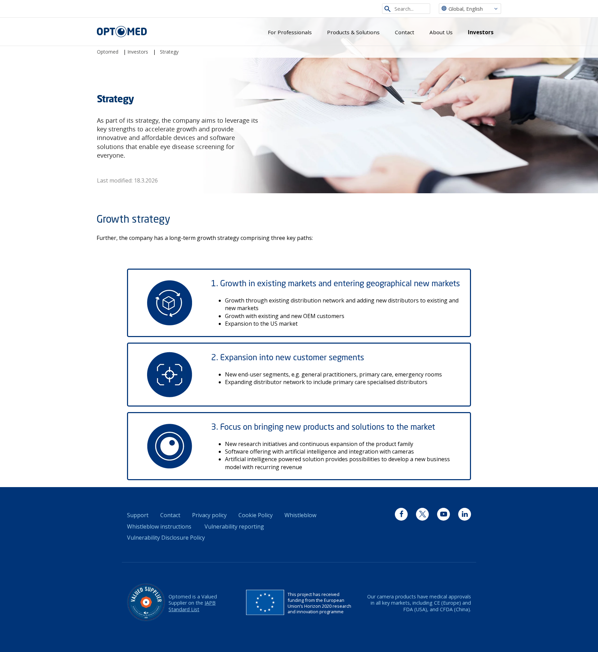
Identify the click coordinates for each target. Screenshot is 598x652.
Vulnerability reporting (234, 526)
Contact (404, 32)
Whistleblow (300, 515)
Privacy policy (209, 515)
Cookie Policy (255, 515)
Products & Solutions (353, 32)
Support (137, 515)
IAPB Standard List (192, 606)
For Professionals (290, 32)
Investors (480, 32)
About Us (441, 32)
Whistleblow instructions (159, 526)
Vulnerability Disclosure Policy (166, 537)
